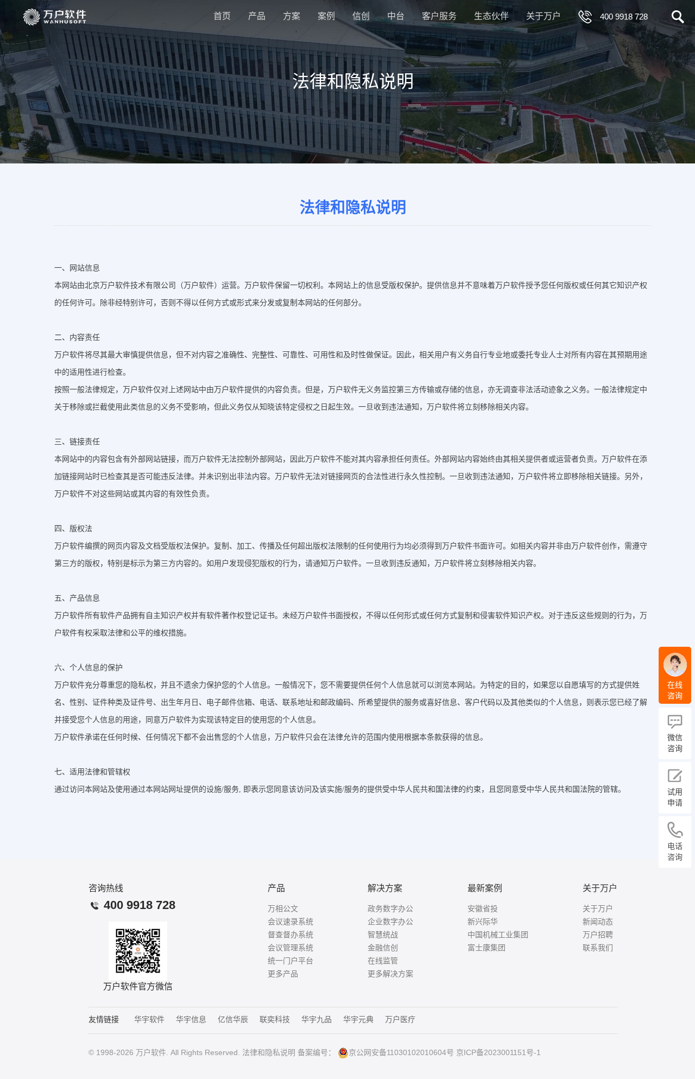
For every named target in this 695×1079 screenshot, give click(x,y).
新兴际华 (482, 921)
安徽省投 (482, 908)
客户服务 (439, 16)
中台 (396, 16)
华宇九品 (316, 1019)
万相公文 (283, 908)
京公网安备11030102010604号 (401, 1052)
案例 (326, 16)
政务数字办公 (390, 908)
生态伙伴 (491, 16)
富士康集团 (486, 947)
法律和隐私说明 (268, 1052)
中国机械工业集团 (497, 934)
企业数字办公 (390, 921)
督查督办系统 (290, 934)
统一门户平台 (290, 960)
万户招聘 (598, 934)
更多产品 (283, 973)
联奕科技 (275, 1019)
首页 (222, 16)
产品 (257, 16)
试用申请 (675, 797)
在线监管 (383, 960)
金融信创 (383, 947)
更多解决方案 (390, 973)
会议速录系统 (290, 921)
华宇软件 (149, 1019)
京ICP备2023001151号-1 (498, 1052)
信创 (361, 16)
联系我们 (598, 947)
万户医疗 (400, 1019)
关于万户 (543, 16)
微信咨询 (675, 743)
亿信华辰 (233, 1019)
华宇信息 (191, 1019)
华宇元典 (358, 1019)
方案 (291, 16)
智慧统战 (383, 934)
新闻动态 (598, 921)
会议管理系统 (290, 947)
